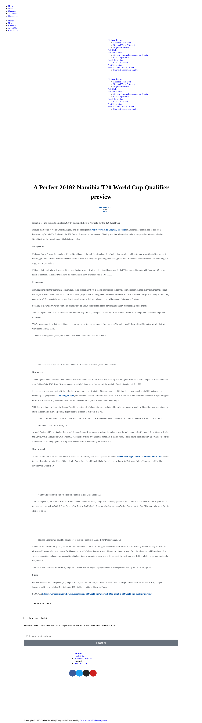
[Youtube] (93, 673)
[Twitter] (79, 673)
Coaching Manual (121, 57)
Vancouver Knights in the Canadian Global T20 (138, 456)
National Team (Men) (122, 43)
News (10, 8)
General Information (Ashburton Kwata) (130, 55)
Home (11, 6)
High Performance (121, 47)
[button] (150, 74)
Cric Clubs (112, 50)
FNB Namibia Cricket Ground (121, 67)
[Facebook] (72, 673)
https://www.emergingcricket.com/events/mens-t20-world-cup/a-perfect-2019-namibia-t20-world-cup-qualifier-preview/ (97, 594)
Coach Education (115, 60)
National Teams (114, 40)
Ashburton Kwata (115, 52)
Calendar (12, 11)
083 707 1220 (81, 663)
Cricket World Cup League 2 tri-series (108, 230)
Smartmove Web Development (93, 720)
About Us (12, 13)
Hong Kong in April (65, 395)
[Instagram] (86, 673)
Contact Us (13, 16)
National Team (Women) (124, 45)
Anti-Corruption (115, 65)
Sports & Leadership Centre (125, 70)
